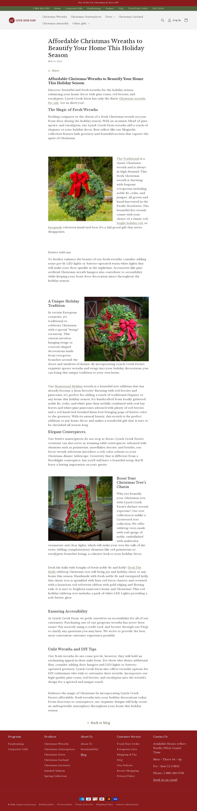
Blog (83, 754)
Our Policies (125, 765)
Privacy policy (64, 804)
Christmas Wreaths (56, 744)
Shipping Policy (104, 804)
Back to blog (100, 723)
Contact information (127, 804)
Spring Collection (55, 776)
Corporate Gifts (74, 8)
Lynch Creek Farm (26, 804)
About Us (86, 744)
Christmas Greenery (57, 765)
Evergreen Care (127, 749)
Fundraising (94, 8)
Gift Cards (158, 8)
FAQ (121, 8)
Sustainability (89, 749)
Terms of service (84, 804)
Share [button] (55, 70)
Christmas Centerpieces (59, 749)
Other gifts (80, 23)
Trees (108, 16)
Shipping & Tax (127, 754)
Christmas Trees (54, 754)
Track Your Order (138, 8)
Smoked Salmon (54, 770)
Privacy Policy (126, 776)
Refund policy (46, 804)
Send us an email (165, 779)
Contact (109, 8)
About (57, 8)
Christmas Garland (56, 760)
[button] (110, 17)
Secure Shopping (128, 770)
